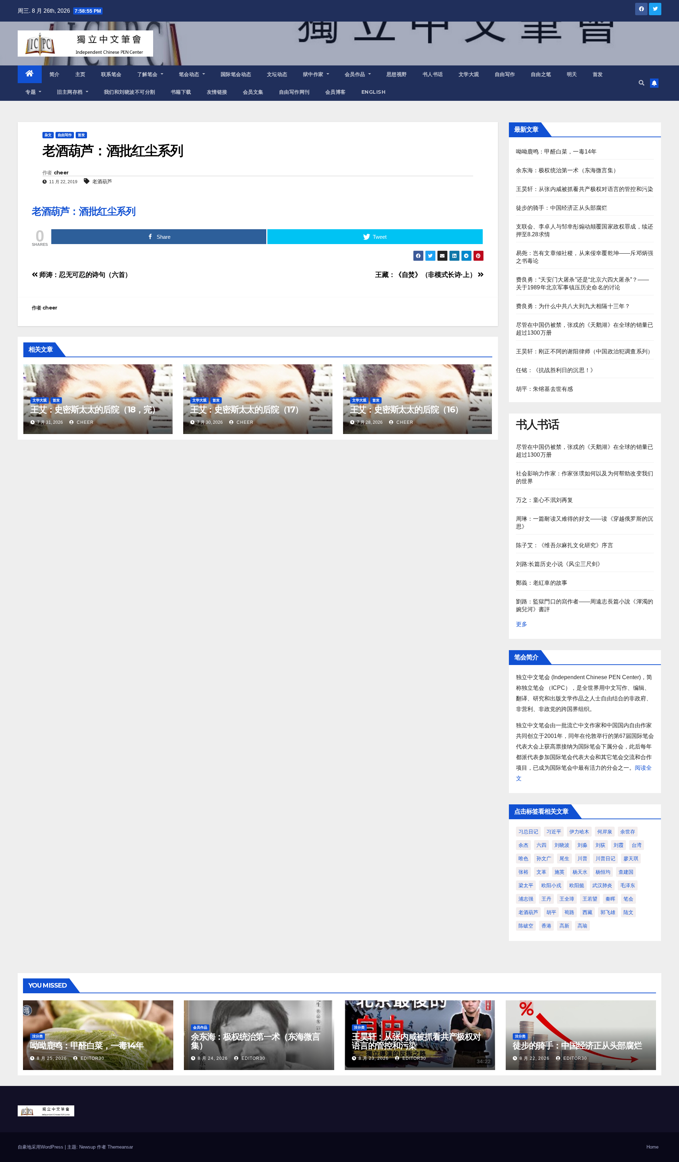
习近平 (553, 831)
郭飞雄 (607, 912)
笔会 (628, 899)
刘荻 (600, 845)
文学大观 (469, 74)
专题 (31, 92)
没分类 (37, 1036)
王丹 (546, 899)
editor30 (91, 1058)
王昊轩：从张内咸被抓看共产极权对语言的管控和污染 (585, 189)
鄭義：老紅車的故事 (542, 583)
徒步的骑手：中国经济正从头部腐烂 (562, 208)
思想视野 (397, 74)
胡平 (551, 912)
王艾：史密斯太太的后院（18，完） (95, 409)
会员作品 (356, 74)
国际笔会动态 (236, 74)
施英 (559, 872)
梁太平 (525, 885)
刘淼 (582, 845)
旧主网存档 (70, 92)
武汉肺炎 (602, 885)
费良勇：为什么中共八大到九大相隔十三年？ (573, 306)
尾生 (564, 858)
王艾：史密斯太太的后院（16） (406, 409)
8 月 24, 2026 (213, 1058)
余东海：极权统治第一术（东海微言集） (567, 170)
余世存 (627, 831)
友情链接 (217, 92)
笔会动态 (190, 74)
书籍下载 (181, 92)
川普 (582, 858)
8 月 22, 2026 (535, 1058)
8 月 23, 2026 (374, 1058)
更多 (521, 624)
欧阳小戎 (551, 885)
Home (652, 1147)
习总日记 (528, 831)
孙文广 (543, 858)
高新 (564, 926)
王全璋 (566, 899)
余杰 (523, 845)
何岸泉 (604, 831)
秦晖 (610, 899)
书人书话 (433, 74)
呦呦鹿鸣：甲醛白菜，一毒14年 (556, 152)
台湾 (637, 845)
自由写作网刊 (294, 92)
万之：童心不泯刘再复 (544, 500)
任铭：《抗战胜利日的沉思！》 (556, 370)
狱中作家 (314, 74)
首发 (598, 74)
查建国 (626, 872)
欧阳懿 (576, 885)
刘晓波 (562, 845)
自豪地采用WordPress (41, 1147)
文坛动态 (277, 74)
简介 (55, 74)
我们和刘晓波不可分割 (129, 92)
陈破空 (525, 926)
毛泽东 (627, 885)
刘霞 (618, 845)
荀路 (569, 912)
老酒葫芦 (102, 181)
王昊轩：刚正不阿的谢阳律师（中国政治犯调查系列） (585, 351)
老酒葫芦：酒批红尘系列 (83, 211)
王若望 (589, 899)
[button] (641, 83)
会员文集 (253, 92)
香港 (546, 926)
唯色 (523, 858)
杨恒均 (603, 872)
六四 (541, 845)
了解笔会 (148, 74)
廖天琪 (630, 858)
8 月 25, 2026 (52, 1058)
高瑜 (582, 926)
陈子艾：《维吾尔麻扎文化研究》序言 (564, 545)
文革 (541, 872)
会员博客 (335, 92)
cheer (61, 172)
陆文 (628, 912)
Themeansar (120, 1147)
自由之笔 (541, 74)
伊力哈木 (579, 831)
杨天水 (580, 872)
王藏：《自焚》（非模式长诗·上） (426, 274)
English (373, 92)
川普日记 (605, 858)
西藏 (587, 912)
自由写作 (505, 74)
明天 (572, 74)
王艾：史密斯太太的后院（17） (246, 409)
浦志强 (525, 899)
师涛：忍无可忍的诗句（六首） (85, 274)
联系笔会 (111, 74)
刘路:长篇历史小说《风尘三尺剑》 (559, 564)
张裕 (523, 872)
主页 (80, 74)
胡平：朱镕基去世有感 (544, 389)
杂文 (48, 135)
